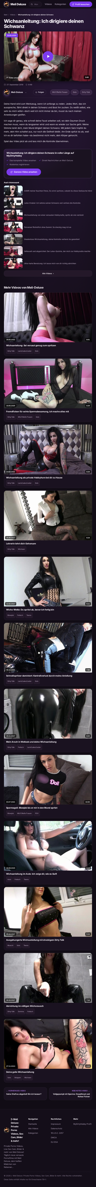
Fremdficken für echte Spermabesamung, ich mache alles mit (37, 411)
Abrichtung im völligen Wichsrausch (25, 1006)
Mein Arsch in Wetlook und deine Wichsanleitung (31, 742)
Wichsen (21, 549)
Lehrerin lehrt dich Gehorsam (21, 543)
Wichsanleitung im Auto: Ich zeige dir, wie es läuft (31, 874)
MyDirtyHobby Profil (82, 1124)
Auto (9, 879)
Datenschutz (56, 1128)
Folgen (40, 93)
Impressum (56, 1124)
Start (5, 15)
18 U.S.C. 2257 (57, 1133)
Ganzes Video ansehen (27, 173)
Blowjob (11, 615)
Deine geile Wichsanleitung (20, 1072)
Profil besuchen (83, 4)
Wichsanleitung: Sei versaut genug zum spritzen (31, 345)
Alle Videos (48, 273)
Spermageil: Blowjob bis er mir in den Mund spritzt (31, 808)
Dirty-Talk (86, 92)
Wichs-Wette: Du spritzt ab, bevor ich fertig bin (30, 609)
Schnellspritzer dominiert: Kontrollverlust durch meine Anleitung (39, 676)
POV (36, 813)
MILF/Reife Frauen (59, 92)
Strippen (17, 1078)
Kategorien (60, 4)
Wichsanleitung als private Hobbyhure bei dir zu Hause (34, 477)
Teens (28, 615)
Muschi (10, 945)
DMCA (54, 1137)
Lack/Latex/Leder (25, 351)
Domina (21, 1011)
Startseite (32, 1124)
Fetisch (20, 615)
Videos (48, 4)
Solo (74, 92)
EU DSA (54, 1142)
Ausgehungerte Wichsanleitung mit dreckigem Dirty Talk (35, 940)
